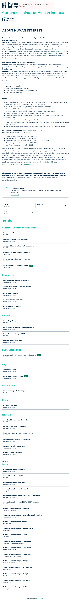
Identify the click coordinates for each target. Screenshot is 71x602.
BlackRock (49, 53)
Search (6, 204)
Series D (44, 55)
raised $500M (60, 51)
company (23, 51)
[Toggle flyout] (65, 205)
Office (5, 211)
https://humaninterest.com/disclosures (20, 164)
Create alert (15, 195)
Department (40, 204)
